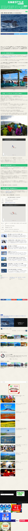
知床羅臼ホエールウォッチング (4, 277)
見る (19, 437)
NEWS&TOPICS (19, 404)
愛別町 (20, 462)
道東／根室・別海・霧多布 (19, 429)
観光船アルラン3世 (8, 191)
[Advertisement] (14, 40)
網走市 (20, 412)
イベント (19, 412)
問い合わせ (24, 8)
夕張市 (18, 437)
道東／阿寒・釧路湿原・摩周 (4, 8)
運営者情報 (21, 8)
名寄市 (20, 446)
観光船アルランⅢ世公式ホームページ (10, 202)
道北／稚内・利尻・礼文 (10, 8)
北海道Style (22, 502)
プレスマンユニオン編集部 (8, 354)
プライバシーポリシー (16, 8)
